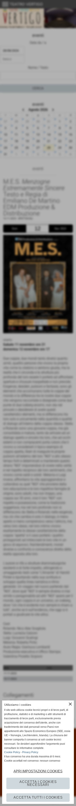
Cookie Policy (12, 752)
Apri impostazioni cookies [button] (38, 771)
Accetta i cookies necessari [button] (38, 783)
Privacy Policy (30, 752)
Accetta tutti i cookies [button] (38, 797)
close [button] (70, 704)
